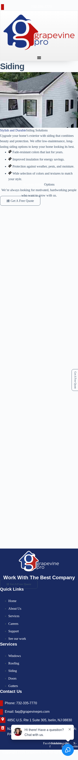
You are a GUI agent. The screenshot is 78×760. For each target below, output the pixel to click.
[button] (39, 58)
